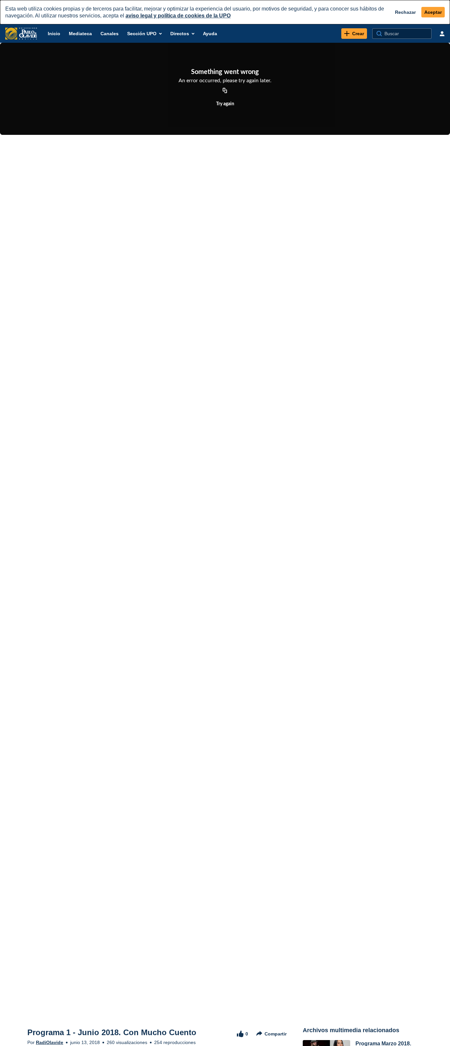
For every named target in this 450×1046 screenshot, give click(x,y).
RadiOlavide (49, 1042)
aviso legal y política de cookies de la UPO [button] (178, 15)
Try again (225, 104)
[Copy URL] (225, 91)
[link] (354, 33)
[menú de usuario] (442, 33)
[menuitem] (54, 33)
